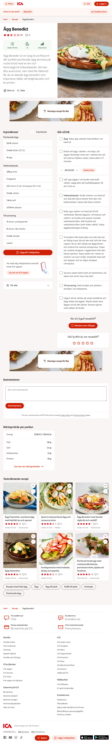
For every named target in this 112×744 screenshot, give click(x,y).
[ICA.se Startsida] (20, 3)
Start (5, 19)
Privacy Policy (65, 415)
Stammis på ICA (11, 687)
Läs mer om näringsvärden (27, 466)
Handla (6, 637)
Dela (22, 90)
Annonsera (61, 669)
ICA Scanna (8, 673)
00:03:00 (69, 170)
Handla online (9, 642)
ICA (59, 637)
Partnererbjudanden (12, 703)
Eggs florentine (12, 570)
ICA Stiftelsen (62, 684)
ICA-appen (7, 669)
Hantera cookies (64, 714)
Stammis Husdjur (10, 700)
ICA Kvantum (62, 657)
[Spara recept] (33, 486)
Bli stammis (8, 692)
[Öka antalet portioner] (50, 132)
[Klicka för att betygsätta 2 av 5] (78, 343)
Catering (7, 650)
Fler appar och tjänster (13, 680)
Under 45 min (12, 48)
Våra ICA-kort (9, 707)
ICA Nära (61, 650)
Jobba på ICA (62, 673)
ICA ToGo (7, 677)
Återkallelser (62, 703)
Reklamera (61, 700)
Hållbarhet (62, 679)
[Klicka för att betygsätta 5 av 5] (92, 343)
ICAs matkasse (9, 646)
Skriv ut (10, 90)
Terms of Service (80, 415)
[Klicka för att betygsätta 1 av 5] (74, 343)
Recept (15, 19)
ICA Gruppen (62, 646)
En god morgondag (65, 688)
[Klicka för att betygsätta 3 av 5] (83, 343)
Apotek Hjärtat (9, 653)
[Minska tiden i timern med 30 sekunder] (62, 170)
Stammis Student (10, 696)
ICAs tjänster (9, 664)
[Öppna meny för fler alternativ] (33, 491)
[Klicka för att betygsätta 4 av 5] (87, 343)
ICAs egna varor (63, 642)
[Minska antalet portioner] (32, 132)
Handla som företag (11, 657)
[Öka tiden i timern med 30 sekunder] (77, 170)
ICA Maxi (60, 661)
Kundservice (63, 695)
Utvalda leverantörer (66, 665)
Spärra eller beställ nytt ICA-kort (70, 707)
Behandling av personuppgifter (70, 711)
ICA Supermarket (64, 653)
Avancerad (42, 48)
